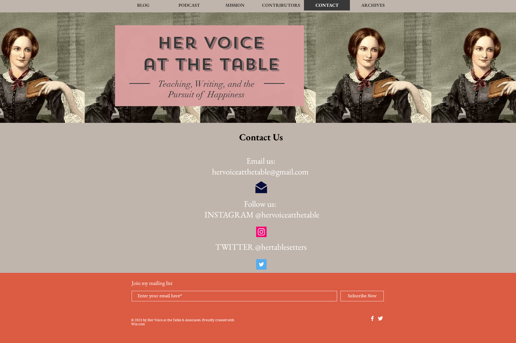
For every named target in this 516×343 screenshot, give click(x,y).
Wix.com (138, 324)
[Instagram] (261, 232)
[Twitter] (261, 264)
